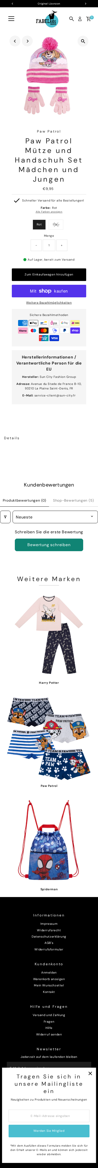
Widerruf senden (49, 1034)
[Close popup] (90, 1073)
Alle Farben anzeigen (49, 211)
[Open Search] (71, 19)
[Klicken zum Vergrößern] (83, 41)
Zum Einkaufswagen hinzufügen (49, 274)
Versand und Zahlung (49, 1015)
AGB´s (49, 943)
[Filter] (5, 517)
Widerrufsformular (48, 949)
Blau (58, 225)
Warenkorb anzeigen (49, 979)
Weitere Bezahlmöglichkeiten (49, 303)
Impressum (49, 924)
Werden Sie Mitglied (48, 1131)
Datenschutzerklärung (49, 937)
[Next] (27, 41)
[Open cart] (88, 19)
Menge (49, 236)
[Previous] (15, 41)
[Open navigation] (11, 19)
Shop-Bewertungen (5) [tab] (73, 500)
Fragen (49, 1022)
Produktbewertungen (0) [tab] (24, 500)
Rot (39, 224)
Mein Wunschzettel (49, 985)
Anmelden (49, 973)
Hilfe (49, 1028)
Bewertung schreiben (48, 544)
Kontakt (49, 992)
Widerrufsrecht (49, 930)
